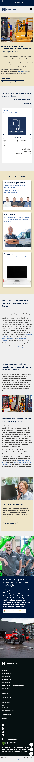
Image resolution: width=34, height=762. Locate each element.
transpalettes (15, 454)
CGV (3, 705)
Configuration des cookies (17, 760)
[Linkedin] (3, 725)
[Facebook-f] (3, 728)
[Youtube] (3, 735)
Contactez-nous (23, 71)
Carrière (4, 700)
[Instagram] (3, 732)
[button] (31, 9)
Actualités (4, 718)
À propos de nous (6, 697)
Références (4, 721)
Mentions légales (6, 708)
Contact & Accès (6, 702)
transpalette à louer (7, 339)
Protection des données (8, 710)
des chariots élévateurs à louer (23, 462)
